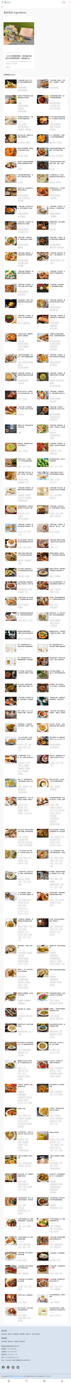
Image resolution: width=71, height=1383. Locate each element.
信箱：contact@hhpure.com (10, 1357)
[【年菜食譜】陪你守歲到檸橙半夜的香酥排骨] (11, 1270)
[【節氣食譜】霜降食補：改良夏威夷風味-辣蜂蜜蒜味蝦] (11, 257)
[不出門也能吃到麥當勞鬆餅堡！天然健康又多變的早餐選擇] (43, 120)
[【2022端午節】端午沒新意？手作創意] (11, 854)
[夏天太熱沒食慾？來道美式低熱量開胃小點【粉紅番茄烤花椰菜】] (43, 833)
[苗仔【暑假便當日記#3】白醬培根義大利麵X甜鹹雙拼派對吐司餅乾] (11, 648)
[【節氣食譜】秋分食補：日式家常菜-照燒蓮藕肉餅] (43, 275)
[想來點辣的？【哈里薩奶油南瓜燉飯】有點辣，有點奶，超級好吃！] (11, 728)
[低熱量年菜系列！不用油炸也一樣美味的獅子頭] (43, 192)
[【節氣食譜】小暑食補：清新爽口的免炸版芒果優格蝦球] (43, 358)
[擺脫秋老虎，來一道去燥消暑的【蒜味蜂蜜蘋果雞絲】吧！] (43, 617)
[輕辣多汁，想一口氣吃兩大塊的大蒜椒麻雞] (11, 973)
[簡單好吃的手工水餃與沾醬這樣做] (11, 1028)
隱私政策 (10, 1334)
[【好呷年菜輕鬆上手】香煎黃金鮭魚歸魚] (11, 1241)
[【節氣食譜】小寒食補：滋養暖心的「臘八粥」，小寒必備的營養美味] (43, 528)
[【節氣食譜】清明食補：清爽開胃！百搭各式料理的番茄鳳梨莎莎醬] (43, 447)
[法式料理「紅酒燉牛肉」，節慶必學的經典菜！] (43, 1064)
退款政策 (22, 1341)
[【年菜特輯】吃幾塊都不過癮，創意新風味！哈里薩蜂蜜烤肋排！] (11, 701)
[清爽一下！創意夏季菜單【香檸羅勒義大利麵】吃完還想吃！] (11, 783)
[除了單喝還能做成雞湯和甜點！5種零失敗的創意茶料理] (11, 617)
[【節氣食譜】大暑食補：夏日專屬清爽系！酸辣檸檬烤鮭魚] (43, 319)
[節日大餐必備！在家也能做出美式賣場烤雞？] (11, 1312)
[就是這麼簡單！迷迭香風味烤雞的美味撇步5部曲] (43, 896)
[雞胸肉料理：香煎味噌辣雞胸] (43, 949)
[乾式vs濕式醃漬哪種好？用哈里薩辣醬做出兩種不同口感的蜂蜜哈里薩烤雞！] (43, 586)
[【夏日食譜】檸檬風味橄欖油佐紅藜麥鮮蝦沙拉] (43, 1241)
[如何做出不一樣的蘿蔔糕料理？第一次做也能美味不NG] (43, 1178)
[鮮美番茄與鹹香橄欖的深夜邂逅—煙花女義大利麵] (43, 152)
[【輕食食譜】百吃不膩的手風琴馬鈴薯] (11, 1256)
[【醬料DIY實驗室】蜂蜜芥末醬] (11, 1159)
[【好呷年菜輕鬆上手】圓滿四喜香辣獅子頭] (43, 1223)
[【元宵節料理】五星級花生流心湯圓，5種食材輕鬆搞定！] (11, 875)
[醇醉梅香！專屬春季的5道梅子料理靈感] (11, 447)
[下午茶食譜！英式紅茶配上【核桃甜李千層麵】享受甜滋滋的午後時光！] (11, 675)
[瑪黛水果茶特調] (43, 1136)
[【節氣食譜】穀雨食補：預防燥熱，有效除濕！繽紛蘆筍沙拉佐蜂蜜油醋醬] (43, 429)
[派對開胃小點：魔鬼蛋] (11, 1012)
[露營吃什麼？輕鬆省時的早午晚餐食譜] (11, 429)
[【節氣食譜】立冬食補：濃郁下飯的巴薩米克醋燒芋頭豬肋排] (43, 241)
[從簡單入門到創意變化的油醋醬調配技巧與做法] (11, 99)
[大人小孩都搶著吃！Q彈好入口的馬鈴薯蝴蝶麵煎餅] (43, 139)
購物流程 (10, 1341)
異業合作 (28, 1334)
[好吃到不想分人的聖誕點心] (11, 1298)
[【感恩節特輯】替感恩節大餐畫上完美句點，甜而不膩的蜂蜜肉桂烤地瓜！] (11, 586)
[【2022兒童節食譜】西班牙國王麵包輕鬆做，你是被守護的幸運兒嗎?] (43, 854)
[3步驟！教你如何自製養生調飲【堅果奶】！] (43, 923)
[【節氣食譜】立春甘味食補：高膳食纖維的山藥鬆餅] (43, 510)
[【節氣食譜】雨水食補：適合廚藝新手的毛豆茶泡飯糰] (43, 491)
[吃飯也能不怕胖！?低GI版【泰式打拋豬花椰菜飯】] (43, 783)
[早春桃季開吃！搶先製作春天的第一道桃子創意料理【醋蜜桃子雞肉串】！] (43, 661)
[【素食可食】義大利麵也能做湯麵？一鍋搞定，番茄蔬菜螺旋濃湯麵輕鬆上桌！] (43, 714)
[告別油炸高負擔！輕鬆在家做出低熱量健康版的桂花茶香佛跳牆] (11, 544)
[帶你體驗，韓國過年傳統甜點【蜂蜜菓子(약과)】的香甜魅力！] (43, 875)
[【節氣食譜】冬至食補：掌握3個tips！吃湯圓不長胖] (43, 210)
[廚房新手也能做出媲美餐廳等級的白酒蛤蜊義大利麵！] (11, 165)
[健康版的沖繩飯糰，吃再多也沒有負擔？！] (11, 997)
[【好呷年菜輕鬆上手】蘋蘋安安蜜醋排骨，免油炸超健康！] (11, 1223)
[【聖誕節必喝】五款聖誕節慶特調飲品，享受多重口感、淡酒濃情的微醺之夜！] (43, 701)
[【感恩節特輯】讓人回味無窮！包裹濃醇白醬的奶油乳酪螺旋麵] (11, 601)
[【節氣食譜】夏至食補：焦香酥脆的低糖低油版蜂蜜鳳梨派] (11, 377)
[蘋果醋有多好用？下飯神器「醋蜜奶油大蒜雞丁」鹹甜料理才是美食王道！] (43, 635)
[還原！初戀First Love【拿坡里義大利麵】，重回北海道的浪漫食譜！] (11, 714)
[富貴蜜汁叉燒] (11, 1112)
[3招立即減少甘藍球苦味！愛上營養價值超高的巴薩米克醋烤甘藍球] (11, 572)
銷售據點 (22, 1334)
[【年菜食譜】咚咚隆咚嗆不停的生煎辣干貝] (43, 1283)
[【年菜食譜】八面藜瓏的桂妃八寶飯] (43, 1270)
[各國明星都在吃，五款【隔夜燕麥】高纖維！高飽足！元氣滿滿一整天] (11, 801)
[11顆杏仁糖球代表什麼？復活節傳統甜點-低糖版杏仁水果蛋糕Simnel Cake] (43, 476)
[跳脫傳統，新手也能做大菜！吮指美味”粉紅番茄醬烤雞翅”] (43, 688)
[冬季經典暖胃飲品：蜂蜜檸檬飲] (43, 1298)
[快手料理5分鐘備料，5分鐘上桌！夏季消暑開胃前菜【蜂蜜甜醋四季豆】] (43, 675)
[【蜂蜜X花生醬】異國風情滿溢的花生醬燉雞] (11, 337)
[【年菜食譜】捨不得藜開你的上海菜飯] (11, 1283)
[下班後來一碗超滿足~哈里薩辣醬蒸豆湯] (11, 1088)
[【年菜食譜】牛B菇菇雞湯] (43, 1256)
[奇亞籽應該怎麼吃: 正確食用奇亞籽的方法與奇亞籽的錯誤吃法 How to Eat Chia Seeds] (43, 1312)
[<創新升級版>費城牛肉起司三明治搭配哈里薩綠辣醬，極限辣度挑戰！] (11, 557)
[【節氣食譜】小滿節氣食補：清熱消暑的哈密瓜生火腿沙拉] (43, 395)
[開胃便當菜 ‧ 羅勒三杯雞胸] (11, 949)
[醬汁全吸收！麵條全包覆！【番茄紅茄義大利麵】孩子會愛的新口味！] (11, 688)
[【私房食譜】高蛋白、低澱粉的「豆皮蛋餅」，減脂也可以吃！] (43, 84)
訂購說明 (16, 1341)
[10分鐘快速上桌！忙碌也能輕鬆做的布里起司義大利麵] (43, 178)
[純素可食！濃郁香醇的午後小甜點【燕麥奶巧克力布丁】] (43, 759)
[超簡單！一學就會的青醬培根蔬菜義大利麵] (43, 1012)
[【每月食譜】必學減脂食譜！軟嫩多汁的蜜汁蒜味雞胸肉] (11, 411)
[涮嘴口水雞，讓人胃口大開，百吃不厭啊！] (43, 1046)
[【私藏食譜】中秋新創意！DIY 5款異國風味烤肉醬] (43, 288)
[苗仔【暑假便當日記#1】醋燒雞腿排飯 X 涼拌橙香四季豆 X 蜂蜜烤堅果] (11, 661)
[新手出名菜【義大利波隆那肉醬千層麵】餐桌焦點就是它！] (11, 833)
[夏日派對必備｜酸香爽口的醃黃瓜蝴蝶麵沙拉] (11, 139)
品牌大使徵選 (36, 1334)
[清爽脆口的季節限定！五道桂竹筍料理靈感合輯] (11, 120)
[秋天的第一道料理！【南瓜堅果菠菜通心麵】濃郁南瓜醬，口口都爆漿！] (43, 728)
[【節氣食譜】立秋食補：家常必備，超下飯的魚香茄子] (11, 319)
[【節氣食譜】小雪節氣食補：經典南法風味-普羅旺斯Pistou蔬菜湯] (11, 241)
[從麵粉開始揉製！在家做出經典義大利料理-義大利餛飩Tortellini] (11, 510)
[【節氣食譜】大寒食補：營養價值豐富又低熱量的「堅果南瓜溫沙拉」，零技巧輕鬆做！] (11, 528)
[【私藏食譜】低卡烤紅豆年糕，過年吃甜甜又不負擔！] (11, 210)
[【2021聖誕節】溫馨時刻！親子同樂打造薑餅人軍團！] (11, 896)
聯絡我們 (4, 1334)
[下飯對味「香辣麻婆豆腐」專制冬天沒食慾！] (43, 1112)
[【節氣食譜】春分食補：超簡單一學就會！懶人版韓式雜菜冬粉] (11, 476)
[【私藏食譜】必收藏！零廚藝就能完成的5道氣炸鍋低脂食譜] (11, 304)
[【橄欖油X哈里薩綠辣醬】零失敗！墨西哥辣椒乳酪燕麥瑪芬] (43, 337)
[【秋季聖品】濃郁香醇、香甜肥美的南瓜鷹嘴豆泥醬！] (11, 923)
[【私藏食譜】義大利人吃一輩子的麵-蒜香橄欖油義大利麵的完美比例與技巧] (11, 84)
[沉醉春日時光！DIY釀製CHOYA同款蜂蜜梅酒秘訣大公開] (11, 463)
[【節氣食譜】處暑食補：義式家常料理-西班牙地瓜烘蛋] (43, 304)
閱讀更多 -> (8, 67)
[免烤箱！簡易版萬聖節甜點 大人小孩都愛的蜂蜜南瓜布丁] (43, 601)
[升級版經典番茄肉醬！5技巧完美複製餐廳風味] (43, 99)
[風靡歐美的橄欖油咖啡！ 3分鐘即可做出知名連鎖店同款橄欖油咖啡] (11, 635)
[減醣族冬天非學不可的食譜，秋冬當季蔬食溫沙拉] (11, 1064)
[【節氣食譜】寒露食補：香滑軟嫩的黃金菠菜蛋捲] (11, 275)
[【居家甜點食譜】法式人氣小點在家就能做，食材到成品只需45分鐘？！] (11, 1201)
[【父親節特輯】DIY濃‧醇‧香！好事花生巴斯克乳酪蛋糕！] (11, 759)
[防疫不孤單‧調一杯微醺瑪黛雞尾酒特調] (11, 1178)
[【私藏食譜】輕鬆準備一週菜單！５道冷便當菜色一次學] (43, 257)
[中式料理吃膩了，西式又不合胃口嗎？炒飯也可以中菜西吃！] (11, 1136)
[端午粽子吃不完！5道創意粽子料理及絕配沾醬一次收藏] (11, 395)
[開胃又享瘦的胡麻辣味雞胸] (43, 973)
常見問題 (4, 1341)
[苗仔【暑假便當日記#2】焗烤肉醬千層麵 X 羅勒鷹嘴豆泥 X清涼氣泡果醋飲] (43, 648)
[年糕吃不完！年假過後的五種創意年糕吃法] (11, 192)
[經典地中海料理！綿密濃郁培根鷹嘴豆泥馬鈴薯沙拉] (43, 572)
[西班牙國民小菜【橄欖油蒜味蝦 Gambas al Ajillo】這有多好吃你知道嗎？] (43, 741)
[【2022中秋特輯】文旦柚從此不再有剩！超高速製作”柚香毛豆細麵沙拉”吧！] (11, 741)
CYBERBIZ (48, 1376)
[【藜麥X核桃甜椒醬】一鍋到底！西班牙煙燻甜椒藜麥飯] (11, 358)
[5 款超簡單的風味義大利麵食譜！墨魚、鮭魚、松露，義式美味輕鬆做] (43, 165)
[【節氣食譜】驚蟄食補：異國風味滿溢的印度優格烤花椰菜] (11, 491)
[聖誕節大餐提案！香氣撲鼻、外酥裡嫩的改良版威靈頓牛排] (43, 557)
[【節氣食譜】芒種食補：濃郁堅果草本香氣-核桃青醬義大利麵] (43, 377)
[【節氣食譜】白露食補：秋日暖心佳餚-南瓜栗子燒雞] (11, 288)
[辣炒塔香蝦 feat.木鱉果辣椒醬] (43, 1088)
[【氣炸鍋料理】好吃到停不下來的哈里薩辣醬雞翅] (43, 1201)
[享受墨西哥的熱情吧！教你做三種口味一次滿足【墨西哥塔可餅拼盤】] (43, 801)
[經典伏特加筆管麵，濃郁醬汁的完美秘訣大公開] (11, 152)
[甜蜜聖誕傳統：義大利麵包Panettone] (43, 226)
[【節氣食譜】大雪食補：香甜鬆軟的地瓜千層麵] (11, 226)
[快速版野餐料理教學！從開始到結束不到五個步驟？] (43, 997)
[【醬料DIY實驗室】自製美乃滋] (43, 1159)
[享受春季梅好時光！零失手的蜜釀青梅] (43, 463)
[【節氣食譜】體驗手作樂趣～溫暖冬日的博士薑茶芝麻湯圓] (43, 544)
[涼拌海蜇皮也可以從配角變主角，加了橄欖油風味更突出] (11, 1046)
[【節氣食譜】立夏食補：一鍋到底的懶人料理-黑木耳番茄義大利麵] (43, 411)
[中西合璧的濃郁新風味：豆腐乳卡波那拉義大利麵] (11, 178)
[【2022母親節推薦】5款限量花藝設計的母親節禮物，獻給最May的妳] (19, 33)
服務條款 (16, 1334)
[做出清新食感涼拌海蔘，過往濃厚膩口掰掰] (43, 1028)
